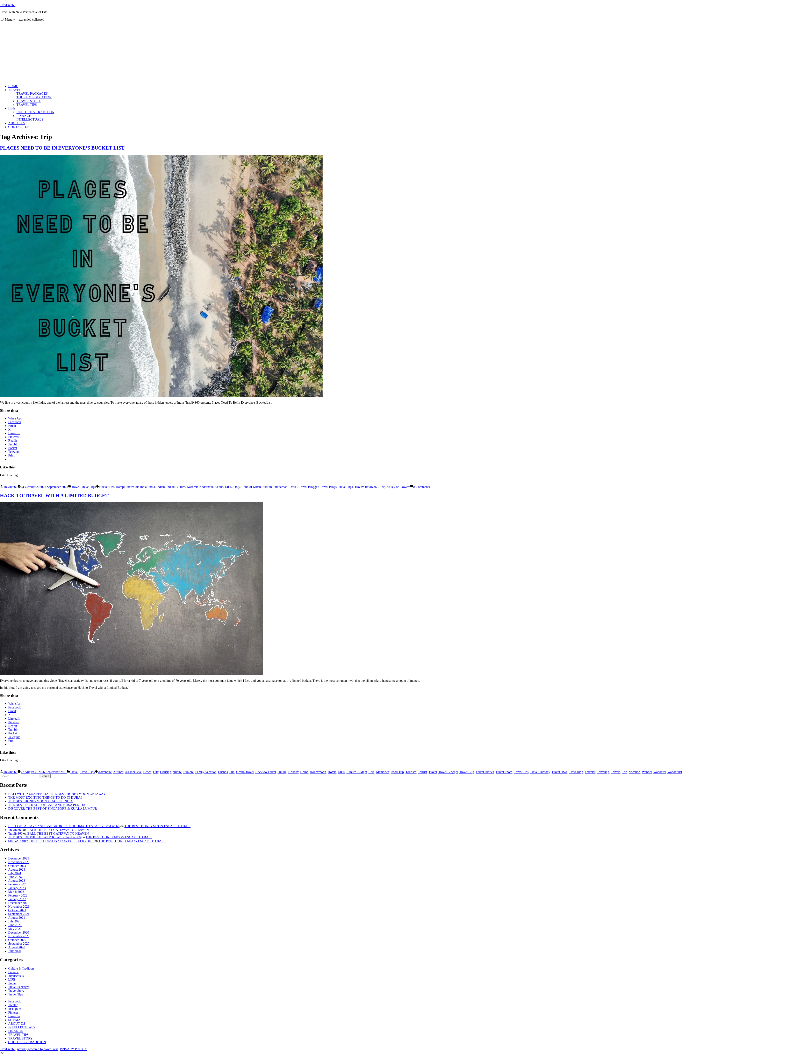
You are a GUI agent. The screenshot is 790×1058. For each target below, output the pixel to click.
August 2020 (16, 947)
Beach (147, 772)
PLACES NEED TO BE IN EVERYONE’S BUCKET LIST (62, 148)
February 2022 (17, 895)
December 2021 (18, 903)
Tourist (422, 772)
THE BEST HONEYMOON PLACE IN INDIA (40, 801)
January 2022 (17, 899)
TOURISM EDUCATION (34, 97)
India (151, 487)
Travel (75, 487)
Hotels (332, 772)
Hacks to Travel (265, 772)
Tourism (410, 772)
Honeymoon (318, 772)
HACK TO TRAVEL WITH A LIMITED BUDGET (54, 495)
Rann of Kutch (251, 487)
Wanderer (659, 772)
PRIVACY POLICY (73, 1049)
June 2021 (15, 925)
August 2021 (16, 917)
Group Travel (245, 772)
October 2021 (17, 910)
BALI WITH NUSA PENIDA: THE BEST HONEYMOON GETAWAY (57, 794)
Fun (232, 772)
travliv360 (371, 487)
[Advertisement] (395, 52)
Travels (615, 772)
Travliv (359, 487)
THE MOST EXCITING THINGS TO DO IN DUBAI (45, 797)
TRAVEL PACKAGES (32, 93)
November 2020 (18, 936)
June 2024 (15, 877)
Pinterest (13, 1012)
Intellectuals (16, 976)
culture (177, 772)
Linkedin (14, 1016)
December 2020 (18, 932)
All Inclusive (133, 772)
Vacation (634, 772)
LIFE (11, 108)
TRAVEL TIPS (26, 104)
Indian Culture (175, 487)
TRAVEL (14, 90)
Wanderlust (674, 772)
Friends (223, 772)
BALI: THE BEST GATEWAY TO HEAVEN (58, 830)
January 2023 (17, 888)
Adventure (105, 772)
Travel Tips (88, 487)
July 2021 (14, 921)
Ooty (237, 487)
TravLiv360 (7, 5)
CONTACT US (18, 127)
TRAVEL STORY (28, 101)
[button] (2, 19)
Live (371, 772)
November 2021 (18, 906)
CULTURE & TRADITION (35, 112)
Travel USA (559, 772)
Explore (188, 772)
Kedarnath (206, 487)
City (155, 772)
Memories (382, 772)
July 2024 (14, 873)
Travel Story (16, 990)
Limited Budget (356, 772)
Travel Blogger (308, 487)
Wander (647, 772)
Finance (13, 972)
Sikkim (267, 487)
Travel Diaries (485, 772)
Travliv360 (10, 487)
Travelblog (576, 772)
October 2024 (17, 866)
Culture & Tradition (21, 968)
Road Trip (397, 772)
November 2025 (18, 862)
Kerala (219, 487)
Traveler (590, 772)
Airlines (118, 772)
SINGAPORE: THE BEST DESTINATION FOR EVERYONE (51, 841)
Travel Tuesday (540, 772)
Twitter (12, 1005)
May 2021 (15, 928)
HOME (13, 86)
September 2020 (18, 943)
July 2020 (14, 951)
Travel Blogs (328, 487)
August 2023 (16, 880)
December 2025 (18, 858)
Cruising (165, 772)
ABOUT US (16, 123)
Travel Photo (504, 772)
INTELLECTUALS (29, 119)
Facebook (14, 1001)
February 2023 (17, 884)
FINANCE (23, 115)
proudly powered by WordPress (37, 1049)
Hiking (282, 772)
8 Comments (421, 487)
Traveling (603, 772)
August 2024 (16, 869)
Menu (24, 19)
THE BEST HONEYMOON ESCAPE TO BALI (157, 826)
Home (304, 772)
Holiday (293, 772)
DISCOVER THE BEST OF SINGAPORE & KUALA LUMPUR (52, 808)
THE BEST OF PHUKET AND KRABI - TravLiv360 (44, 837)
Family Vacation (205, 772)
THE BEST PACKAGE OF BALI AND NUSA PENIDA (46, 805)
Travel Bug (466, 772)
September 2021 (18, 914)
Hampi (120, 487)
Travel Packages (18, 987)
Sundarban (280, 487)
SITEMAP (15, 1020)
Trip (382, 487)
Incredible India (136, 487)
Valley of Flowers (398, 487)
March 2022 (16, 891)
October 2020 (17, 940)
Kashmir (192, 487)
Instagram (14, 1008)
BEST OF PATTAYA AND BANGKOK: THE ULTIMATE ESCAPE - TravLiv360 (64, 826)
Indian (161, 487)
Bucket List (106, 487)
